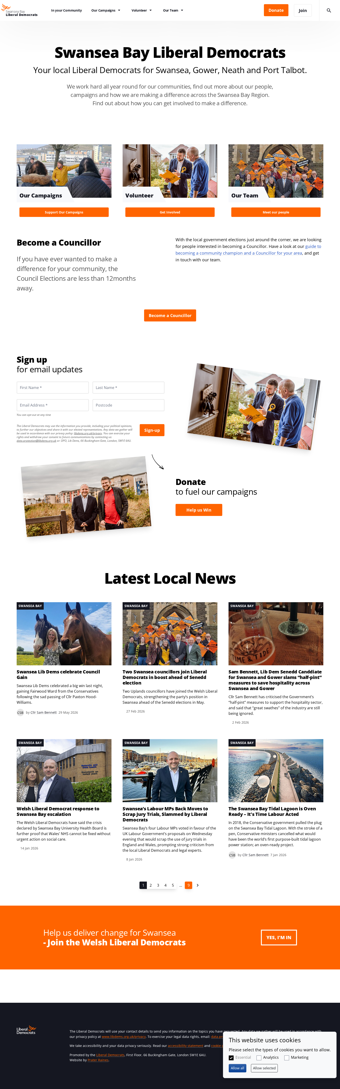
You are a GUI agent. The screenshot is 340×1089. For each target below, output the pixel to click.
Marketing (300, 1057)
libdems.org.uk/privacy (88, 433)
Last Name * (100, 381)
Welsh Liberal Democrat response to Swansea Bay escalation (58, 811)
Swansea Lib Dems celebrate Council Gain (58, 674)
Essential (243, 1057)
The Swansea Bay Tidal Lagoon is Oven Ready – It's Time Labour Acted (272, 811)
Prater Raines (98, 1060)
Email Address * (27, 399)
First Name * (25, 381)
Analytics (271, 1057)
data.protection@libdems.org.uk (36, 441)
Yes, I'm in (278, 937)
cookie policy (221, 1045)
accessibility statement (185, 1045)
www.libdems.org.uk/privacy (124, 1036)
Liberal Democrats (110, 1055)
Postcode (98, 399)
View (64, 182)
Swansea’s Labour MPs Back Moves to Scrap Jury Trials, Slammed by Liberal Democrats (165, 814)
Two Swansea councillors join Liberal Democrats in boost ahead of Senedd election (165, 677)
